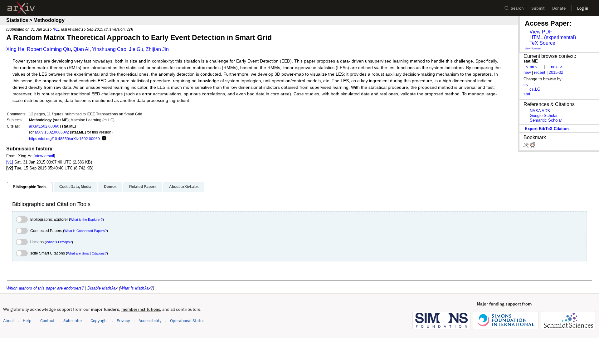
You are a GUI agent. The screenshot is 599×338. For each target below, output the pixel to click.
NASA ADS (540, 110)
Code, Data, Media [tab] (75, 186)
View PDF (540, 31)
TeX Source (542, 43)
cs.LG (534, 89)
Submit (538, 8)
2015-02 (556, 72)
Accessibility (150, 320)
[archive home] (21, 8)
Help (27, 320)
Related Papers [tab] (143, 186)
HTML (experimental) (552, 37)
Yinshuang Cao (109, 49)
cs (526, 84)
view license (533, 48)
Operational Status (187, 320)
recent (539, 72)
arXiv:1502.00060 (44, 126)
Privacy (123, 320)
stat (527, 94)
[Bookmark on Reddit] (532, 146)
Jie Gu (136, 49)
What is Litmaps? (59, 242)
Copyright (99, 320)
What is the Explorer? (86, 219)
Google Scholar (544, 115)
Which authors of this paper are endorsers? (45, 288)
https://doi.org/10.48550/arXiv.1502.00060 (64, 139)
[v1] (9, 162)
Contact (47, 320)
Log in (582, 8)
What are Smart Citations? (87, 253)
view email (44, 156)
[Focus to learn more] (103, 138)
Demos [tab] (110, 186)
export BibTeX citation (547, 128)
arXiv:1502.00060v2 (52, 132)
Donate (559, 8)
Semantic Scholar (546, 120)
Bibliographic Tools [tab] (29, 187)
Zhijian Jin (157, 49)
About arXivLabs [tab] (184, 186)
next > (556, 66)
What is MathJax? (136, 288)
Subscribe (72, 320)
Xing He (15, 49)
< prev (532, 66)
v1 (56, 29)
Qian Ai (81, 49)
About (8, 320)
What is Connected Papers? (85, 231)
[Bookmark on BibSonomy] (527, 146)
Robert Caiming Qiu (49, 49)
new (527, 72)
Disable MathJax (102, 288)
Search (517, 8)
